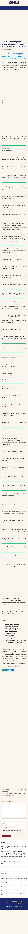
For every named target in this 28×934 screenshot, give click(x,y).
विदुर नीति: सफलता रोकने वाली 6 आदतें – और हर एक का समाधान (14, 878)
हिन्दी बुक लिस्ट (14, 901)
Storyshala (14, 2)
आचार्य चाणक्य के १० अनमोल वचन (11, 626)
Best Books (4, 868)
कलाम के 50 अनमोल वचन (10, 633)
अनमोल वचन (5, 788)
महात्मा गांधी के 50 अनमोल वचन (11, 631)
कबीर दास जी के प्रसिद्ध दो (10, 635)
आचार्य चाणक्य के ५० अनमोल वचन (11, 628)
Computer (3, 873)
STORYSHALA (18, 906)
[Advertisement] (14, 24)
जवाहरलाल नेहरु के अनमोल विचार (11, 630)
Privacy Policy (10, 903)
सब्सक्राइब (7, 660)
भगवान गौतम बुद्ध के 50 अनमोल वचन (12, 624)
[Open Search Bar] (26, 8)
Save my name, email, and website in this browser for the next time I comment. (13, 831)
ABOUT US (7, 901)
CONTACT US (18, 903)
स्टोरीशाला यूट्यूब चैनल (17, 862)
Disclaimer (20, 901)
